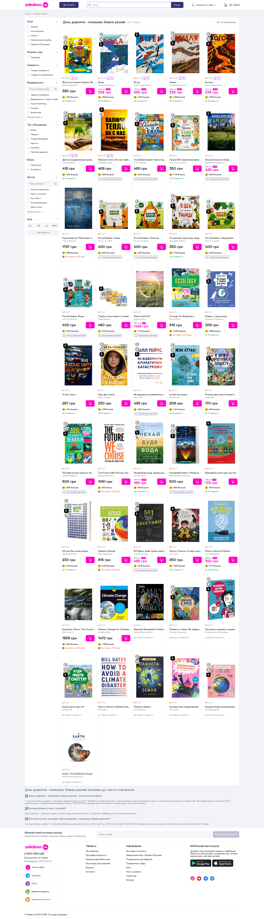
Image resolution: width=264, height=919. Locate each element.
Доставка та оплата (136, 851)
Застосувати (43, 233)
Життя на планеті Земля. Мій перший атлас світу (78, 82)
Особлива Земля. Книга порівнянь (150, 160)
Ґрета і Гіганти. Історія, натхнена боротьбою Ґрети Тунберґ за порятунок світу (185, 551)
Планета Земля (142, 707)
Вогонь (209, 82)
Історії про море (178, 395)
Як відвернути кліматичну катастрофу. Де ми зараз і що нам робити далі (150, 395)
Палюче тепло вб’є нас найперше (114, 160)
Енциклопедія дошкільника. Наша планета (221, 707)
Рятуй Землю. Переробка (219, 238)
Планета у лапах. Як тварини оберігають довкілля (185, 629)
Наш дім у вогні (106, 395)
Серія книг (131, 876)
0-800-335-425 (34, 853)
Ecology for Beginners (181, 316)
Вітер (137, 82)
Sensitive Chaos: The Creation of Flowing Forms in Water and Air (78, 629)
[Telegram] (212, 878)
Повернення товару (136, 863)
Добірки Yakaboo (40, 14)
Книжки (28, 14)
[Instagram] (192, 878)
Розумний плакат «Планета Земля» (185, 473)
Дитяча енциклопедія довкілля (78, 160)
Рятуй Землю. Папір (109, 238)
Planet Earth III (142, 316)
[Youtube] (199, 878)
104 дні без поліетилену (75, 551)
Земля (172, 82)
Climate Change (106, 551)
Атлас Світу (69, 395)
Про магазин (92, 851)
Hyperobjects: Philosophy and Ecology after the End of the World (78, 238)
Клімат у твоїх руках (216, 316)
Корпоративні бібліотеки (98, 859)
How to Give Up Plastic (217, 551)
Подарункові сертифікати (139, 859)
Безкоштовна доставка (111, 179)
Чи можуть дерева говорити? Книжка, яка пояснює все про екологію (221, 629)
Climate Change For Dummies (114, 629)
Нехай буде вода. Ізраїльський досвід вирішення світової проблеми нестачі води (150, 473)
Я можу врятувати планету (220, 395)
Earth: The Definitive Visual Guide (78, 774)
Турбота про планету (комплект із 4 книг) (114, 316)
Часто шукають (133, 872)
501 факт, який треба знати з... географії (150, 551)
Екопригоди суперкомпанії (184, 707)
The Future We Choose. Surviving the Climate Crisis (114, 473)
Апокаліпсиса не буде (217, 160)
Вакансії (90, 868)
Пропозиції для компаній (98, 863)
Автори (130, 880)
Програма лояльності (96, 855)
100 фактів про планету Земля (78, 473)
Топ (75, 78)
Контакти (90, 872)
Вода (101, 82)
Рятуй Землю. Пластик (146, 238)
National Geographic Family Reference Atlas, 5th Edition (150, 629)
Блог (128, 868)
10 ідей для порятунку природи (185, 238)
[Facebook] (206, 878)
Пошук (177, 5)
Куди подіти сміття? (73, 707)
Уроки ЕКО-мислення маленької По (185, 160)
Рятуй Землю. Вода (73, 316)
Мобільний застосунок (204, 846)
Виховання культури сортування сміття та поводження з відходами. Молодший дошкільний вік (221, 473)
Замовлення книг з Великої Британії (144, 855)
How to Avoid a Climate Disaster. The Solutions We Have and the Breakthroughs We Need (114, 707)
